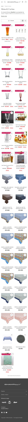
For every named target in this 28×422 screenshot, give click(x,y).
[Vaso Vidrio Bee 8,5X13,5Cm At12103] (20, 74)
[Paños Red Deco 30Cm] (20, 339)
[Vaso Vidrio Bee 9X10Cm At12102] (7, 74)
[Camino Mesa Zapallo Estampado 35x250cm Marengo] (20, 157)
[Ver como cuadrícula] (22, 20)
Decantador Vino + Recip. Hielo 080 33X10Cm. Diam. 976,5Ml (20, 61)
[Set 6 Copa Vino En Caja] (20, 117)
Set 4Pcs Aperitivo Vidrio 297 (21, 145)
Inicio (2, 6)
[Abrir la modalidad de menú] (1, 1)
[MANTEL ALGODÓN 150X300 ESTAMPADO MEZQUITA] (20, 259)
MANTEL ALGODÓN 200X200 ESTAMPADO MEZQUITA (7, 288)
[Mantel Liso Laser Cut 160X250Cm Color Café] (7, 199)
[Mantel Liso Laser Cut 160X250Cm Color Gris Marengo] (20, 199)
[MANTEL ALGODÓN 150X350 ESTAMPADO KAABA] (7, 239)
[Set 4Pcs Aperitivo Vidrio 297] (20, 137)
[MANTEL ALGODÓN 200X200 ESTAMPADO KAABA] (7, 219)
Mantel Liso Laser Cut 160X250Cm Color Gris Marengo (20, 209)
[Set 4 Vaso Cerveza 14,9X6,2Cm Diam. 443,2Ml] (20, 30)
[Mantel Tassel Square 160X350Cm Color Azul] (7, 339)
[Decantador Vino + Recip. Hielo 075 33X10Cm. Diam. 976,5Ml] (7, 52)
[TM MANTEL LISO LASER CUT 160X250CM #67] (20, 179)
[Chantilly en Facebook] (2, 413)
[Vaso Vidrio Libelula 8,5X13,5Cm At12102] (7, 95)
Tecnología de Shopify (18, 417)
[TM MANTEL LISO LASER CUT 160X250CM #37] (7, 179)
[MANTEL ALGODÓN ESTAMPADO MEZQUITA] (20, 239)
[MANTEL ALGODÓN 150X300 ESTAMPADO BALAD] (20, 219)
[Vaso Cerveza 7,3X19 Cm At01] (7, 30)
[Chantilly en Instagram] (4, 413)
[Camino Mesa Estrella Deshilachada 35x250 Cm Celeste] (7, 359)
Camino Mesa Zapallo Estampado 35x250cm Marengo (20, 167)
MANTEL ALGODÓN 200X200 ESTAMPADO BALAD (7, 308)
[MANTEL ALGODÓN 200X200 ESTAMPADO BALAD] (7, 299)
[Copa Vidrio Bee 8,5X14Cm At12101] (7, 117)
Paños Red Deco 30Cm (20, 347)
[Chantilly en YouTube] (6, 413)
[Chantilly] (14, 2)
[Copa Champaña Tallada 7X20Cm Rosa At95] (20, 95)
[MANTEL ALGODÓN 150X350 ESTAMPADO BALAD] (20, 279)
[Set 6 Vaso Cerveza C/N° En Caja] (7, 157)
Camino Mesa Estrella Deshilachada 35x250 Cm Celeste (7, 368)
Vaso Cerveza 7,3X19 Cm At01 (7, 37)
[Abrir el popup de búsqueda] (4, 1)
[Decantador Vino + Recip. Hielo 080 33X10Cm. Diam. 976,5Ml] (20, 52)
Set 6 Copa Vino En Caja (21, 124)
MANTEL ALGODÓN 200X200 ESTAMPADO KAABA (7, 228)
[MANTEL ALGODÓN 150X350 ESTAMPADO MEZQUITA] (7, 259)
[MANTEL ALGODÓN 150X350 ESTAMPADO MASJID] (20, 319)
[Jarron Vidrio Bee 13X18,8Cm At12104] (7, 137)
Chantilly (10, 417)
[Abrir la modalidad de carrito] (25, 1)
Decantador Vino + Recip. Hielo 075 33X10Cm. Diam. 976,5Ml (7, 61)
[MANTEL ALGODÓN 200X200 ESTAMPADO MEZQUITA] (7, 279)
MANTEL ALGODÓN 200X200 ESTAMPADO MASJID (7, 328)
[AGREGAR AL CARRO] (11, 25)
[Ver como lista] (25, 20)
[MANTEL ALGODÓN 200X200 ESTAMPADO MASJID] (7, 319)
